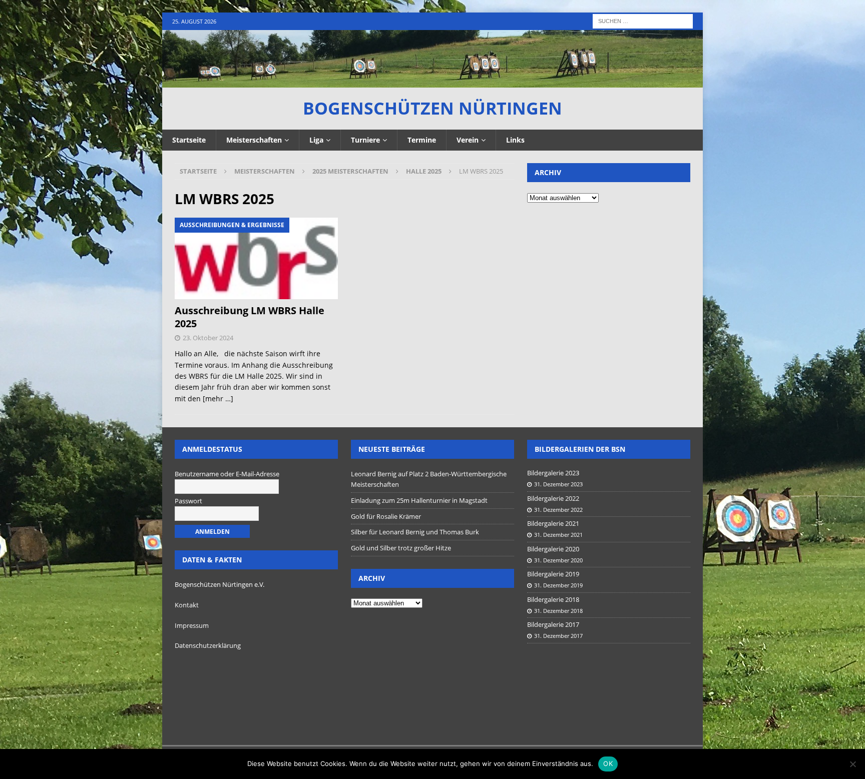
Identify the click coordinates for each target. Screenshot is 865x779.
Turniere (365, 140)
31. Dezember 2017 (558, 635)
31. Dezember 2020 (558, 560)
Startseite (189, 140)
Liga (316, 140)
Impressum (192, 625)
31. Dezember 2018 (558, 610)
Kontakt (187, 604)
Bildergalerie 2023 (553, 472)
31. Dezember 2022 (558, 509)
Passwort (188, 500)
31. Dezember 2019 (558, 585)
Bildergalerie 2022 (553, 498)
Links (515, 140)
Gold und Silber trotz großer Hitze (401, 547)
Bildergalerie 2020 (553, 548)
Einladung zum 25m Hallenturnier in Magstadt (419, 500)
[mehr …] (218, 398)
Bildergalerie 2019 (553, 573)
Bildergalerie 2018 (553, 599)
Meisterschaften (254, 140)
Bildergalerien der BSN (580, 449)
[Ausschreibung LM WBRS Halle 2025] (256, 258)
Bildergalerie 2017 (553, 624)
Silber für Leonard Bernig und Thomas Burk (415, 531)
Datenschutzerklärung (208, 645)
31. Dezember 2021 (558, 534)
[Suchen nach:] (643, 20)
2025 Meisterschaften (350, 171)
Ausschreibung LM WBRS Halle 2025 (249, 317)
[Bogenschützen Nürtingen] (432, 82)
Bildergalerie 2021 (553, 523)
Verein (468, 140)
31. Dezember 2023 (558, 484)
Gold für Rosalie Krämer (386, 516)
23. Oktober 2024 (208, 337)
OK (608, 763)
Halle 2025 (424, 171)
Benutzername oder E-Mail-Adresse (227, 473)
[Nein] (852, 764)
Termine (421, 140)
